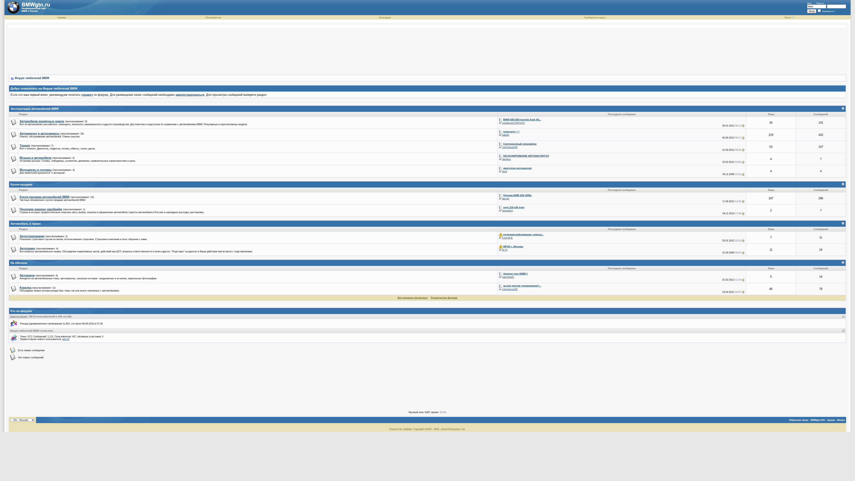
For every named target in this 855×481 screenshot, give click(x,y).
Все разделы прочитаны (413, 297)
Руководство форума (444, 297)
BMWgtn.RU (818, 420)
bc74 (504, 250)
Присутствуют (18, 316)
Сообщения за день (594, 17)
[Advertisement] (427, 48)
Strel (504, 171)
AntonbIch (507, 210)
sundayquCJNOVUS (513, 123)
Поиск (787, 17)
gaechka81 (508, 277)
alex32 (505, 198)
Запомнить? (828, 11)
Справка (61, 17)
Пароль (820, 3)
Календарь (385, 17)
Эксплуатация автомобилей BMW (34, 108)
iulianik (505, 135)
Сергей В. (507, 237)
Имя (809, 3)
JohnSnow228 (509, 147)
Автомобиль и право (25, 223)
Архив (831, 420)
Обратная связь (798, 420)
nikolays (506, 159)
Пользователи (213, 17)
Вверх (841, 420)
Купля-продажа (21, 184)
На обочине (18, 263)
